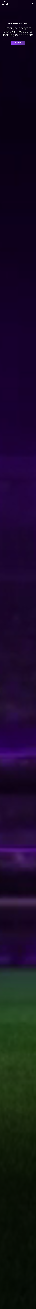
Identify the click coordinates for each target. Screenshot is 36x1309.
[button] (33, 3)
